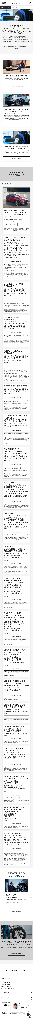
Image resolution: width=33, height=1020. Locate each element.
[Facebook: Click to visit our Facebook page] (2, 1005)
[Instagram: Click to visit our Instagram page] (10, 1005)
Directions (15, 7)
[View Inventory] (16, 197)
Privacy (21, 1012)
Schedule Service (16, 261)
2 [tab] (13, 916)
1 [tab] (11, 916)
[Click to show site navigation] (30, 7)
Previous (2, 897)
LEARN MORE (17, 124)
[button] (5, 7)
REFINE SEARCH (6, 183)
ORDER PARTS (16, 158)
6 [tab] (22, 916)
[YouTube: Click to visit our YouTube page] (6, 1005)
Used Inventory (6, 984)
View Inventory (11, 224)
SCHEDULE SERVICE (16, 87)
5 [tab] (20, 916)
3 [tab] (15, 916)
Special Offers (6, 986)
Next (31, 897)
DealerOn (13, 1012)
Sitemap (17, 1012)
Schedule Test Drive (8, 988)
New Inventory (6, 982)
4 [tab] (17, 916)
